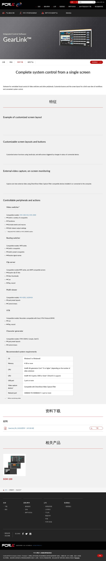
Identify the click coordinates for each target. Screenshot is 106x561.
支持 (39, 6)
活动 (26, 509)
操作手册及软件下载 (85, 6)
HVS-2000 (32, 215)
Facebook (23, 533)
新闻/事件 (47, 6)
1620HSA (29, 297)
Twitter (26, 533)
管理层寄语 (48, 506)
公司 (54, 6)
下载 (97, 428)
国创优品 (68, 13)
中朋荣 (8, 545)
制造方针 (48, 515)
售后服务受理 (99, 6)
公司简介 (48, 509)
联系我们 (62, 6)
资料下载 (20, 62)
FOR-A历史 (48, 522)
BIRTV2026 (72, 6)
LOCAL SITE (99, 2)
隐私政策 (77, 558)
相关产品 (30, 62)
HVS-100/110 (24, 215)
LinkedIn (30, 534)
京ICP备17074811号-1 (37, 545)
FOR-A (8, 4)
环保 (46, 518)
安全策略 (7, 535)
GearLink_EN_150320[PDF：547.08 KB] (21, 428)
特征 (11, 62)
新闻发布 (27, 506)
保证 (6, 509)
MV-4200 (23, 297)
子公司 (47, 512)
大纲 (3, 62)
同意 (100, 555)
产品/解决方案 (10, 13)
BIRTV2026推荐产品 (51, 13)
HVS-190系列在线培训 (30, 13)
